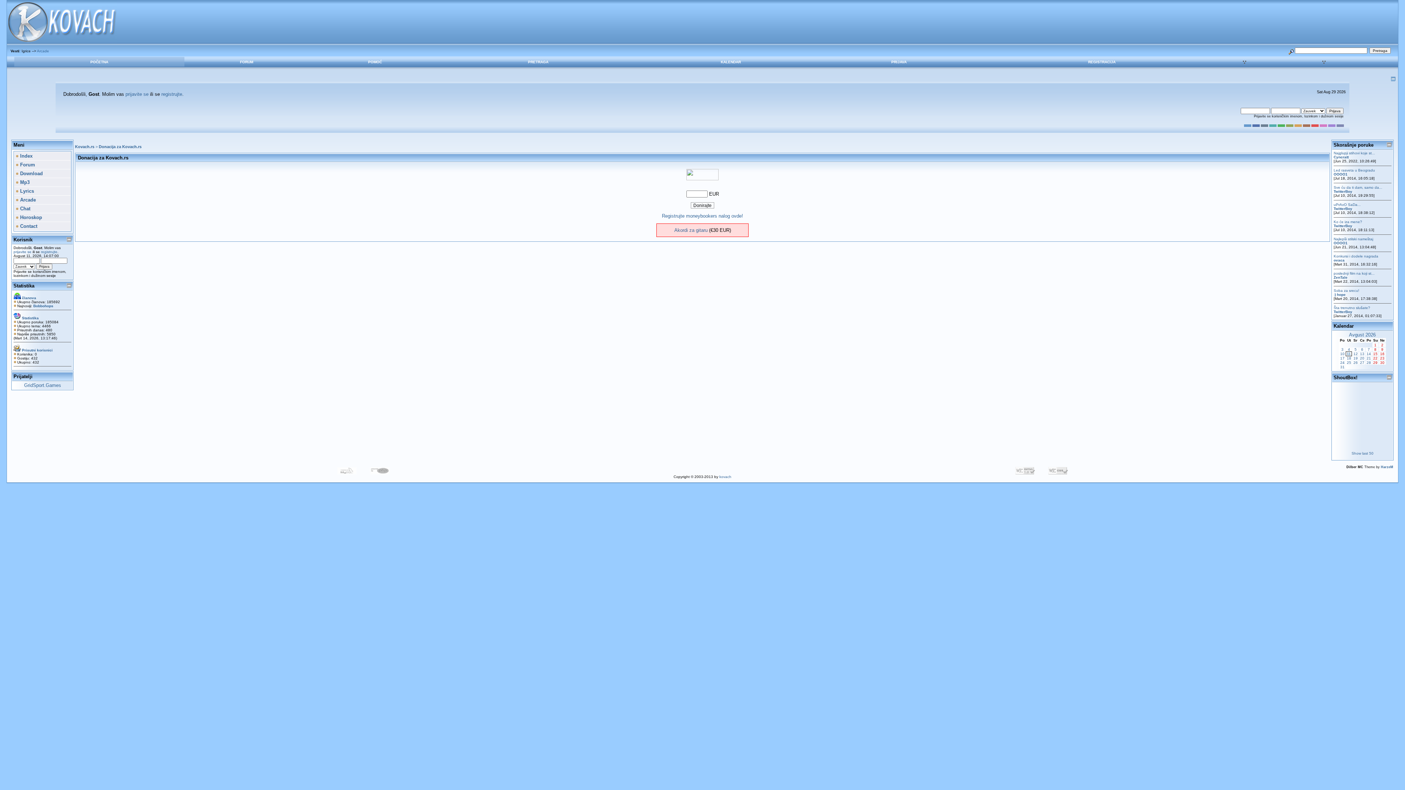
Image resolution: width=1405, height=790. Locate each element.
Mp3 (24, 182)
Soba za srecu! (1346, 291)
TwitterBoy (1343, 191)
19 (1355, 358)
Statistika (24, 286)
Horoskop (30, 217)
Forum (246, 62)
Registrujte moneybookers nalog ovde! (702, 216)
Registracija (1102, 62)
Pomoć (375, 62)
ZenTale (1341, 277)
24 (1342, 363)
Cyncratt (1341, 157)
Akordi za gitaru (691, 230)
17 (1342, 358)
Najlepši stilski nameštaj (1353, 239)
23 (1382, 358)
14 (1369, 354)
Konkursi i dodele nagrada (1356, 256)
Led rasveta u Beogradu (1354, 170)
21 (1369, 358)
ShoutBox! (1345, 377)
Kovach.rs (84, 146)
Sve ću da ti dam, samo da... (1358, 187)
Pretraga (538, 62)
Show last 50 (1363, 453)
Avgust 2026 (1362, 335)
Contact (28, 226)
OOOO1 (1341, 174)
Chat (24, 208)
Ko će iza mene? (1348, 222)
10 (1342, 354)
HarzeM (1387, 467)
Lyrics (26, 191)
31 (1342, 367)
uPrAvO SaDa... (1347, 205)
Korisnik (23, 239)
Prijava (899, 62)
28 (1369, 363)
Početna (99, 62)
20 (1362, 358)
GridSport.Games (42, 385)
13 (1362, 354)
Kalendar (731, 62)
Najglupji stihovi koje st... (1354, 153)
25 (1349, 363)
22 (1375, 358)
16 (1382, 354)
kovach (725, 477)
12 (1355, 354)
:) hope (1340, 295)
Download (31, 173)
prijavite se (137, 94)
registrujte (171, 94)
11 (1349, 354)
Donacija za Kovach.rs (120, 146)
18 (1349, 358)
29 (1375, 363)
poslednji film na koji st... (1354, 273)
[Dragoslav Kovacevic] (702, 178)
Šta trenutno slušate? (1352, 308)
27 (1362, 363)
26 (1355, 363)
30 (1382, 363)
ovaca (1339, 260)
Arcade (43, 51)
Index (26, 156)
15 (1375, 354)
